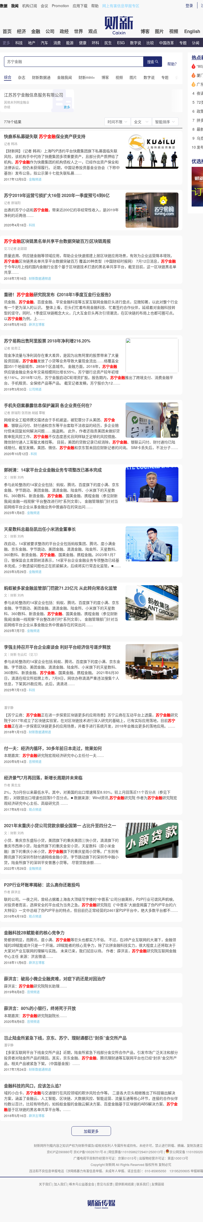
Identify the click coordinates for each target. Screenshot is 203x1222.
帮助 (95, 5)
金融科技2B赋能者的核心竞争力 (34, 933)
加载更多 (91, 1131)
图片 (159, 31)
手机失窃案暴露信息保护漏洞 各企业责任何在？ (49, 405)
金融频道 (35, 179)
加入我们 (60, 1184)
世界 (78, 31)
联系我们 (142, 1184)
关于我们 (45, 1184)
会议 (44, 5)
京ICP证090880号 (60, 1152)
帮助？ (172, 63)
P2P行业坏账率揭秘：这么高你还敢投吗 (42, 885)
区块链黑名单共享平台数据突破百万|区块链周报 (57, 241)
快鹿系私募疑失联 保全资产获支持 (44, 136)
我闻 (15, 5)
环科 (95, 42)
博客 (145, 31)
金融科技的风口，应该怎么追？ (33, 1086)
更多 (6, 42)
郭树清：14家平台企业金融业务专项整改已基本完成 (53, 470)
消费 (57, 42)
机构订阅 (29, 5)
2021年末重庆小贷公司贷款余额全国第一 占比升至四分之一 (60, 826)
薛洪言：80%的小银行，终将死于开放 (40, 1008)
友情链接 (157, 1184)
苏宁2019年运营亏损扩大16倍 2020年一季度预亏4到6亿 (57, 195)
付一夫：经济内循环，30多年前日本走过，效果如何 (53, 748)
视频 (173, 31)
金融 (35, 31)
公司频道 (35, 389)
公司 (49, 31)
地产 (31, 42)
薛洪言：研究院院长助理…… (35, 985)
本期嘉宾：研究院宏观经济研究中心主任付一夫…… (54, 755)
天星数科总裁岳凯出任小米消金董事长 (40, 529)
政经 (64, 31)
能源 (70, 42)
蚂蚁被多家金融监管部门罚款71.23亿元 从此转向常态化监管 (60, 588)
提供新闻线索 (124, 1184)
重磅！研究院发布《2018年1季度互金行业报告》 (58, 295)
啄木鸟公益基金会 (82, 1184)
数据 (3, 5)
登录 (189, 5)
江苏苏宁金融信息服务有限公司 (33, 95)
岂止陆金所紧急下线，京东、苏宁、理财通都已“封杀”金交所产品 (65, 1038)
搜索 (150, 62)
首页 (7, 31)
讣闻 (195, 42)
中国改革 (166, 42)
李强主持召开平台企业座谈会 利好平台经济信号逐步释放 (57, 647)
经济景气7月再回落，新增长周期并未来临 (43, 778)
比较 (150, 42)
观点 (92, 31)
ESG (121, 42)
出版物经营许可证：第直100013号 (163, 1158)
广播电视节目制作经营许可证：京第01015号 (105, 1158)
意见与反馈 (105, 1184)
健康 (82, 42)
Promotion (60, 5)
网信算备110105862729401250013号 (136, 1152)
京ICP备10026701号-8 (90, 1152)
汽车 (44, 42)
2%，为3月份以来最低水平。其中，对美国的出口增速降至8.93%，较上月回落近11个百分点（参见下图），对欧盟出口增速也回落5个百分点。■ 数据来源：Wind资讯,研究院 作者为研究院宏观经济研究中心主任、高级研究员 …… (90, 797)
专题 (183, 42)
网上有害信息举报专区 (120, 5)
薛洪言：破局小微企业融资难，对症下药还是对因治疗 (54, 979)
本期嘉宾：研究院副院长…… (35, 1015)
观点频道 (35, 809)
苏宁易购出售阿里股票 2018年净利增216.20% (47, 341)
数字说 (135, 42)
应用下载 (80, 5)
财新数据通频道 (40, 278)
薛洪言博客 (37, 324)
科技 (19, 42)
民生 (108, 42)
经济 (21, 31)
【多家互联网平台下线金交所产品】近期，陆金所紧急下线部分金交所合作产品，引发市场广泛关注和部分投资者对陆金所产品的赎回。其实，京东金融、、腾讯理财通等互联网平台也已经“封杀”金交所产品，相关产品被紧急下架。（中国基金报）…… (91, 1058)
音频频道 (35, 761)
